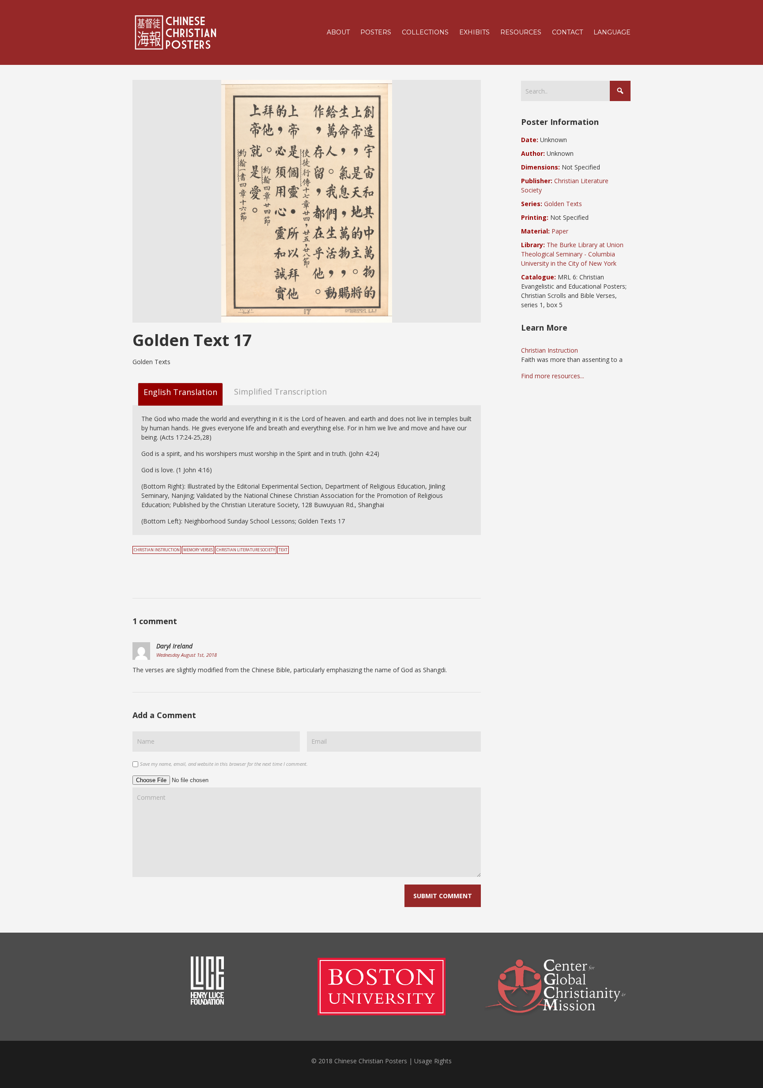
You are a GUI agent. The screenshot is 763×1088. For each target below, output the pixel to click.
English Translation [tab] (180, 392)
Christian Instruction (157, 550)
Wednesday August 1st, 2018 (186, 654)
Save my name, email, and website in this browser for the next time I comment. (224, 763)
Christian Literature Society (245, 550)
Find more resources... (552, 376)
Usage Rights (433, 1061)
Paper (559, 231)
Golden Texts (563, 204)
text (283, 550)
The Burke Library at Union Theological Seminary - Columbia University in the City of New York (572, 254)
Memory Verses (198, 550)
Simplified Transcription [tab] (280, 391)
